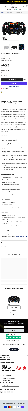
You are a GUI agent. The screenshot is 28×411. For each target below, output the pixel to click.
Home (2, 10)
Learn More (23, 1)
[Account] (23, 4)
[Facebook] (1, 390)
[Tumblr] (8, 390)
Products (6, 10)
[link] (25, 77)
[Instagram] (5, 390)
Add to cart (11, 77)
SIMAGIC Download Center (21, 234)
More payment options (14, 84)
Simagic (6, 55)
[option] (14, 1)
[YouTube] (12, 390)
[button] (24, 38)
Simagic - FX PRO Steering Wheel (14, 310)
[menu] (1, 4)
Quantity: (3, 70)
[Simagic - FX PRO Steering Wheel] (14, 297)
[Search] (5, 4)
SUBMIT (14, 328)
